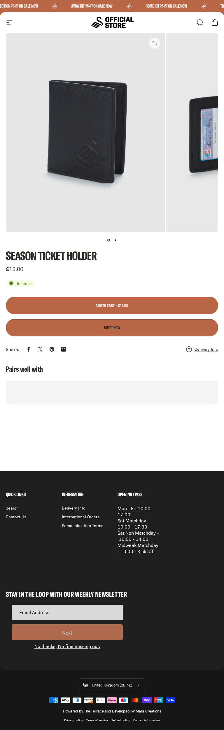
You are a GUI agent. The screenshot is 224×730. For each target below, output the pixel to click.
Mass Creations (148, 710)
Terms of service (97, 720)
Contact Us (16, 516)
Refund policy (120, 720)
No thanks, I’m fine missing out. (67, 646)
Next (67, 632)
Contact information (146, 720)
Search (12, 507)
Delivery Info (206, 349)
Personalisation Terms (82, 525)
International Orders (80, 516)
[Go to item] (108, 240)
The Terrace (94, 710)
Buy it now (112, 327)
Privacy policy (73, 720)
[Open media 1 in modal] (154, 43)
